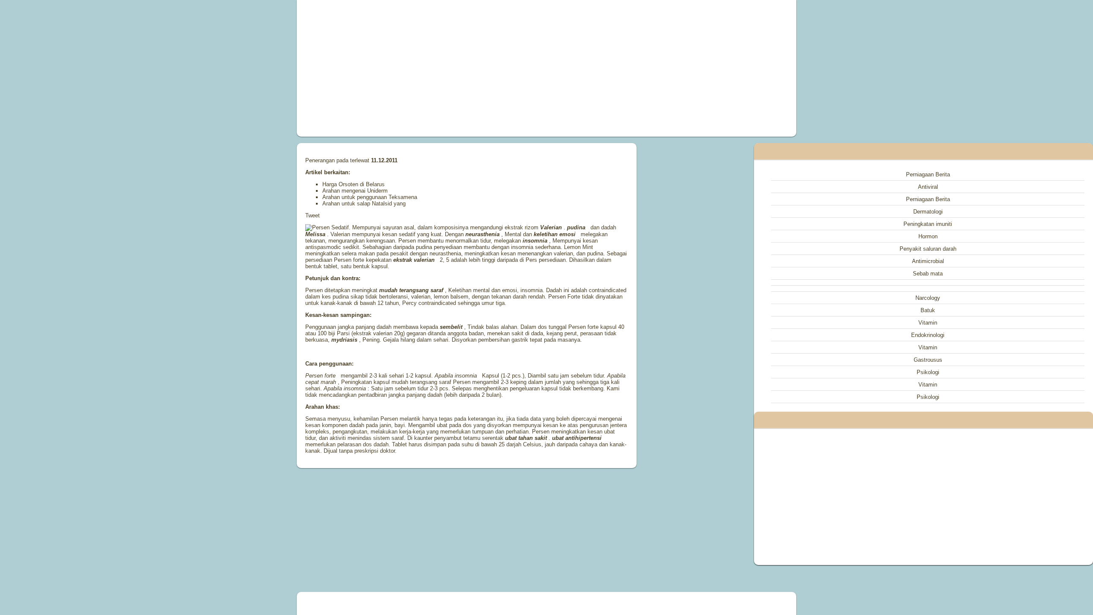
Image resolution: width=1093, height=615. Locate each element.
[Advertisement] (450, 68)
